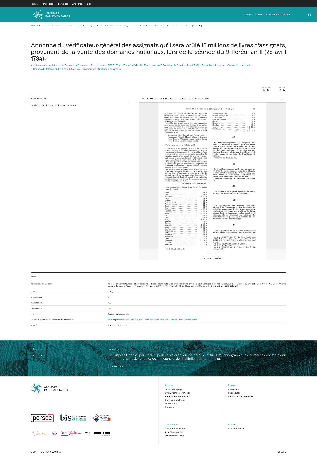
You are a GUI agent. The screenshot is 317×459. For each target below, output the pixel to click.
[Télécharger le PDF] (264, 90)
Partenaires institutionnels (177, 396)
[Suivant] (215, 252)
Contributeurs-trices (175, 400)
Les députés (234, 393)
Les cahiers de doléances (240, 396)
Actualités (170, 407)
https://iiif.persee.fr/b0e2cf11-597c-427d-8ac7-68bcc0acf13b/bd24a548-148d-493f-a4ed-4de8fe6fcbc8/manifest (152, 319)
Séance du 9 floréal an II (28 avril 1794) (54, 69)
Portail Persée (48, 4)
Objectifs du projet (174, 389)
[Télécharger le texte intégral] (268, 90)
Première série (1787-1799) (106, 65)
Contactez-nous (236, 428)
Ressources (170, 403)
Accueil (33, 26)
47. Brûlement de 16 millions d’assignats (99, 69)
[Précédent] (209, 252)
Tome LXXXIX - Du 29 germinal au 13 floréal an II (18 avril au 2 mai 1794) (161, 65)
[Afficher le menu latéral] (142, 98)
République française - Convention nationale (226, 65)
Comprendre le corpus (176, 428)
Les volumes (52, 26)
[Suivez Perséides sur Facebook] (34, 355)
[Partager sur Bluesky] (284, 90)
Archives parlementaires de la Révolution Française (59, 65)
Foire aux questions (174, 435)
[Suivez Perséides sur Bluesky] (42, 355)
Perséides (63, 4)
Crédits (282, 452)
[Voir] (46, 58)
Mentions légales (51, 452)
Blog (89, 4)
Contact (286, 14)
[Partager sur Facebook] (280, 90)
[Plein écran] (282, 98)
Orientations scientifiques (177, 393)
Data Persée (78, 4)
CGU (33, 452)
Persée (34, 4)
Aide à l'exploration (174, 432)
